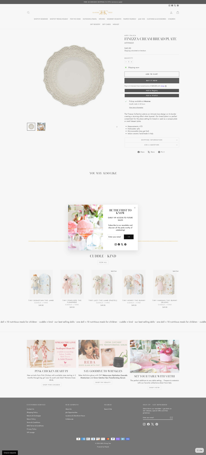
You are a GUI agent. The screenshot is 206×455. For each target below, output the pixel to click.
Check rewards (10, 453)
